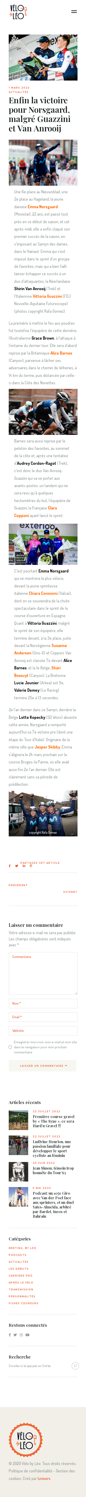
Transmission (21, 1289)
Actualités (19, 92)
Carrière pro (21, 1275)
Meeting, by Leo (22, 1248)
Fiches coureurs (24, 1303)
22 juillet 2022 (47, 1111)
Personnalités (22, 1296)
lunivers (44, 1478)
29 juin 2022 (44, 1163)
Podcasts (18, 1255)
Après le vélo (21, 1282)
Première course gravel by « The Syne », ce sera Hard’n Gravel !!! (54, 1121)
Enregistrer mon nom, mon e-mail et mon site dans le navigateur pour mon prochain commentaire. (45, 1047)
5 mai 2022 (42, 1188)
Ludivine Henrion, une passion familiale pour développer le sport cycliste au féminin (52, 1148)
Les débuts (19, 1268)
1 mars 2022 (19, 87)
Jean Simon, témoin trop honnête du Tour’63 (53, 1170)
